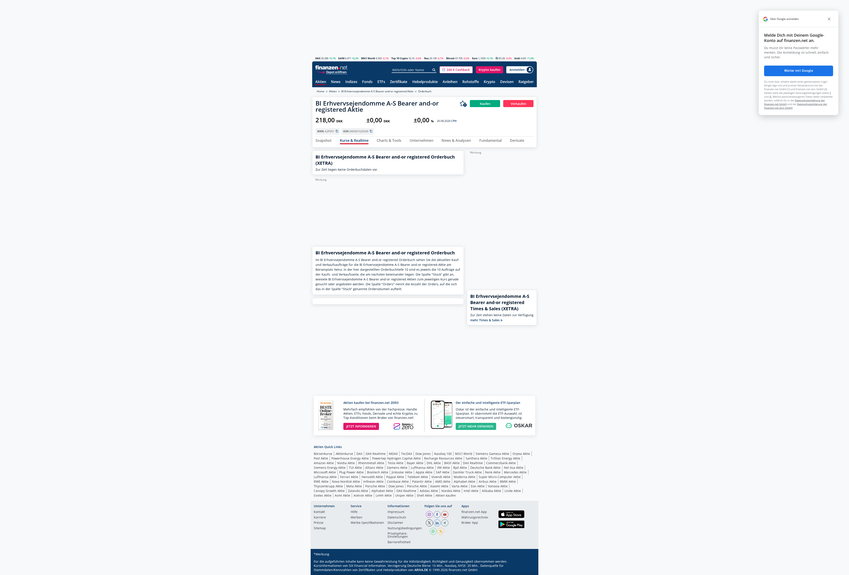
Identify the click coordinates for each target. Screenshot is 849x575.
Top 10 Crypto (399, 58)
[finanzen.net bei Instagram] (429, 514)
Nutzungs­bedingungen (405, 528)
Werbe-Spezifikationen (367, 523)
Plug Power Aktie (351, 472)
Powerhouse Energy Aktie (350, 458)
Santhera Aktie (476, 458)
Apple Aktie (424, 472)
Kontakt (319, 512)
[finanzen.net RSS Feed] (440, 531)
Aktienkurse (344, 454)
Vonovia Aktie (498, 486)
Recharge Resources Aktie (443, 458)
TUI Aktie (355, 467)
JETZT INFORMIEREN (361, 426)
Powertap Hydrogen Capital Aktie (396, 458)
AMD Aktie (442, 481)
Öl (496, 58)
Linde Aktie (513, 491)
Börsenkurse (323, 454)
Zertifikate (398, 82)
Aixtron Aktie (363, 495)
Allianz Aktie (374, 467)
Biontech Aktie (377, 472)
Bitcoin (450, 58)
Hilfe (354, 512)
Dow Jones (423, 454)
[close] (829, 19)
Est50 (341, 58)
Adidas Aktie (429, 491)
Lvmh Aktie (384, 495)
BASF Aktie (452, 463)
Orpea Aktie (521, 454)
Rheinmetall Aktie (371, 463)
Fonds (367, 82)
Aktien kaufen (446, 495)
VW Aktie (443, 467)
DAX (317, 58)
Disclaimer (395, 523)
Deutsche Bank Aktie (485, 467)
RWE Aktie (321, 481)
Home (320, 91)
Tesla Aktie (395, 463)
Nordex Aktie (450, 491)
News (335, 82)
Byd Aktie (460, 467)
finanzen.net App (474, 512)
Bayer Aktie (415, 463)
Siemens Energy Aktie (330, 467)
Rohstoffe (470, 82)
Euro (475, 58)
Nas (426, 58)
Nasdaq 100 (443, 454)
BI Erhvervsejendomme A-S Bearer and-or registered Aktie (377, 91)
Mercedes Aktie (515, 472)
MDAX (393, 454)
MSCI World (368, 58)
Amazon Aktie (324, 463)
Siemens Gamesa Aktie (492, 454)
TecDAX (406, 454)
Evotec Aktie (322, 495)
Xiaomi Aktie (439, 486)
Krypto (489, 82)
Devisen (507, 82)
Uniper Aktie (404, 495)
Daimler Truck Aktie (467, 472)
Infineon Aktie (373, 481)
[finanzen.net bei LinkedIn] (437, 522)
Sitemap (320, 528)
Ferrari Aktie (349, 477)
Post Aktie (321, 458)
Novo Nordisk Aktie (346, 481)
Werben (356, 517)
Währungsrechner (474, 517)
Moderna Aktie (464, 477)
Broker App (469, 523)
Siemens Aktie (397, 467)
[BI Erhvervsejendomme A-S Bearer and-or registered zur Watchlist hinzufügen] (463, 103)
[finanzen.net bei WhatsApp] (433, 531)
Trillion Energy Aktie (505, 458)
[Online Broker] (331, 72)
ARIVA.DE (421, 570)
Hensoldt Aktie (372, 477)
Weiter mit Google (798, 71)
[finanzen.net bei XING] (444, 522)
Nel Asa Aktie (513, 467)
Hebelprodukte (425, 82)
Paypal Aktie (395, 477)
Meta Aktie (354, 486)
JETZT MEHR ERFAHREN (476, 426)
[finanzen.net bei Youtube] (444, 514)
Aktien (320, 82)
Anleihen (450, 82)
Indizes (351, 82)
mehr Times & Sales (485, 320)
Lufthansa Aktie (422, 467)
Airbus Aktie (488, 481)
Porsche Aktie (375, 486)
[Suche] (434, 70)
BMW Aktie (508, 481)
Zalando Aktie (358, 491)
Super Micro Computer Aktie (500, 477)
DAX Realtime (376, 454)
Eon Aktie (478, 486)
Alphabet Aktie (464, 481)
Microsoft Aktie (325, 472)
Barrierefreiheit (399, 542)
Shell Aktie (424, 495)
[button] (456, 69)
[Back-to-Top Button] (527, 570)
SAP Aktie (442, 472)
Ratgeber (526, 82)
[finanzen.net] (331, 67)
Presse (318, 523)
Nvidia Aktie (346, 463)
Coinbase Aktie (398, 481)
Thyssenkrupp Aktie (328, 486)
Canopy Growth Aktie (329, 491)
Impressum (396, 512)
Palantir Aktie (422, 481)
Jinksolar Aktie (402, 472)
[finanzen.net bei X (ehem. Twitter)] (429, 522)
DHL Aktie (434, 463)
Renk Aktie (493, 472)
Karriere (320, 517)
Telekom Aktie (417, 477)
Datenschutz (397, 517)
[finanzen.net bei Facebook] (437, 514)
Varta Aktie (460, 486)
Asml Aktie (342, 495)
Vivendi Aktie (440, 477)
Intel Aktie (471, 491)
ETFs (381, 82)
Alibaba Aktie (491, 491)
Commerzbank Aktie (501, 463)
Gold (517, 58)
